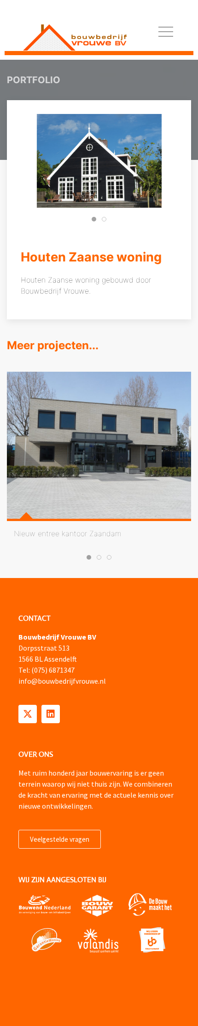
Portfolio (33, 79)
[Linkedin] (50, 714)
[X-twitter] (27, 714)
